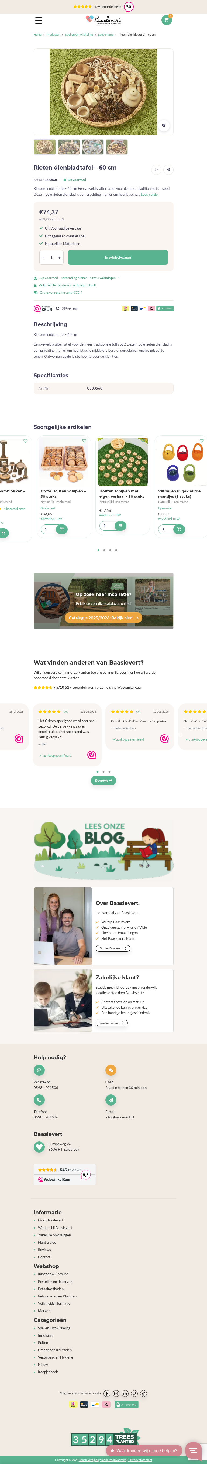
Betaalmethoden (51, 1289)
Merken (44, 1311)
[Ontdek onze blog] (104, 850)
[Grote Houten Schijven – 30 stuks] (64, 462)
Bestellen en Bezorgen (55, 1282)
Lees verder (150, 194)
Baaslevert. (86, 1460)
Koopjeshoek (48, 1372)
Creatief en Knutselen (55, 1350)
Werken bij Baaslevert (55, 1228)
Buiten (43, 1343)
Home (38, 34)
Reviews (102, 780)
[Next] (180, 735)
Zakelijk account (110, 1022)
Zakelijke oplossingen (54, 1235)
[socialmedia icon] (107, 1393)
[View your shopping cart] (166, 20)
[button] (103, 7)
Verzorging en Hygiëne (55, 1357)
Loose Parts (105, 34)
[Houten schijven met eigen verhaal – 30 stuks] (123, 462)
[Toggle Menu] (39, 20)
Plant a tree (47, 1242)
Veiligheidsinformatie (54, 1304)
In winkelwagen (118, 257)
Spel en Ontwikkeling (79, 34)
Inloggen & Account (53, 1274)
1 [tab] (98, 550)
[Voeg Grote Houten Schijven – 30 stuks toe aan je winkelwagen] (62, 529)
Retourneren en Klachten (57, 1296)
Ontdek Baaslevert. (111, 948)
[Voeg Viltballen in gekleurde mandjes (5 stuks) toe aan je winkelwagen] (179, 529)
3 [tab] (110, 550)
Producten (53, 34)
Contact (44, 1257)
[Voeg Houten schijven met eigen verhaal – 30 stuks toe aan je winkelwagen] (120, 526)
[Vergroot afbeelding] (164, 125)
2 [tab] (104, 550)
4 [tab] (116, 550)
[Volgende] (180, 490)
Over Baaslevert (50, 1220)
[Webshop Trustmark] (19, 738)
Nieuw (43, 1365)
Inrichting (45, 1335)
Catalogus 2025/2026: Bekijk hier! (101, 617)
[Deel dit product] (168, 170)
